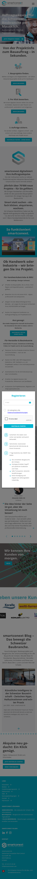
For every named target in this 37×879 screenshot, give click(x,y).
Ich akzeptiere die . (18, 411)
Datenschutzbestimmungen (18, 412)
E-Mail (7, 402)
